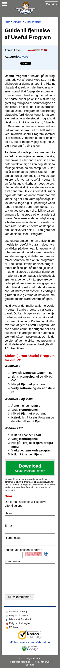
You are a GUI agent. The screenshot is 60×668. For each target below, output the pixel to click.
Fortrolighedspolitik (20, 661)
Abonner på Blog (18, 611)
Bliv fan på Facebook (20, 619)
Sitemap (30, 664)
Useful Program (33, 21)
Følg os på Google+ (19, 623)
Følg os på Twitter (18, 615)
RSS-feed (14, 627)
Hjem (7, 21)
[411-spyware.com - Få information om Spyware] (26, 7)
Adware (18, 21)
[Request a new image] (46, 554)
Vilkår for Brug (42, 661)
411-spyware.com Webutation (30, 642)
